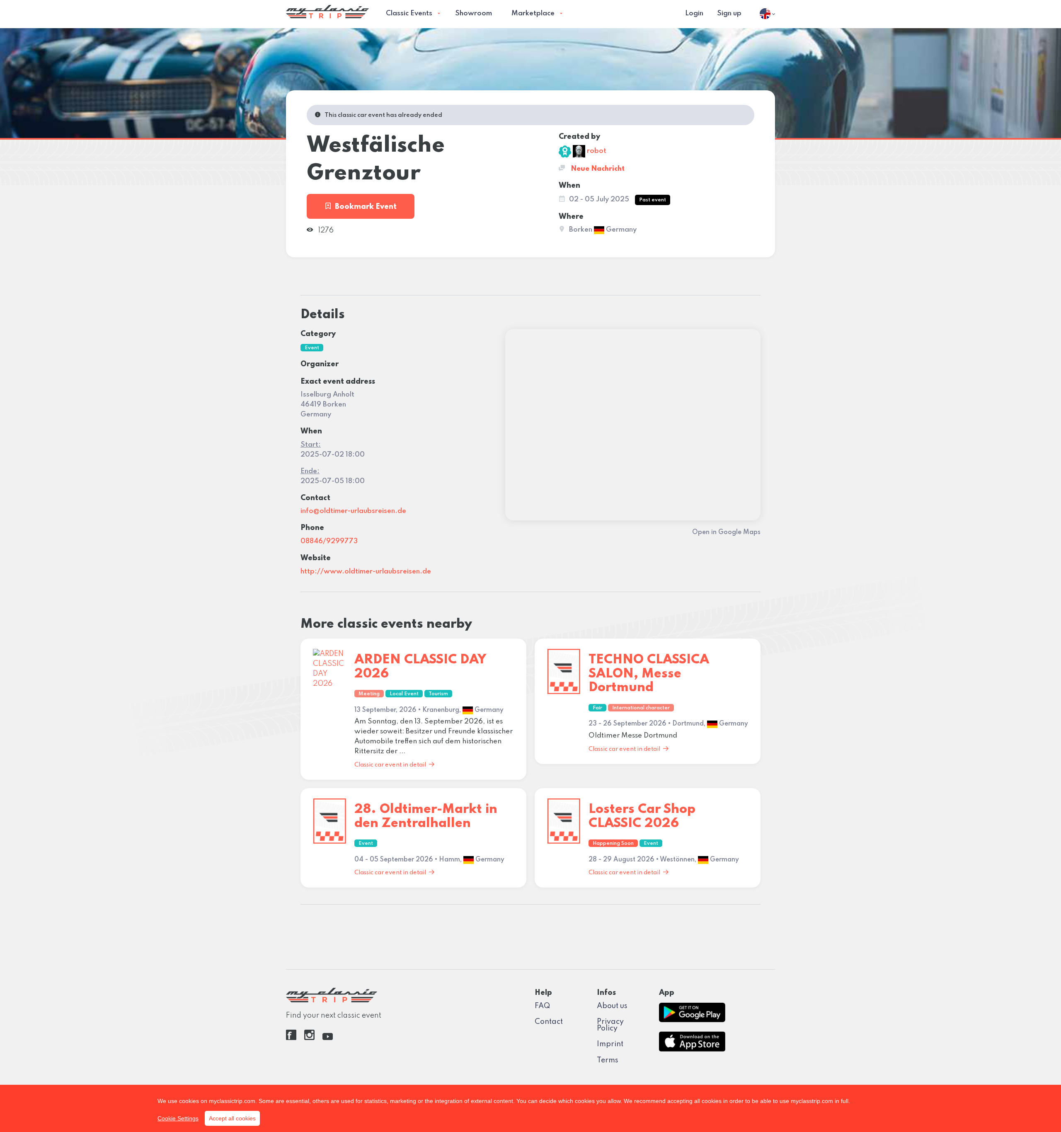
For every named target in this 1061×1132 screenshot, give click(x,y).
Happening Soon (613, 843)
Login (694, 13)
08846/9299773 (329, 541)
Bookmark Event (366, 206)
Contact (549, 1022)
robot (595, 151)
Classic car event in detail (390, 765)
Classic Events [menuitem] (409, 13)
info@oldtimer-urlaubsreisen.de (353, 511)
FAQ (542, 1006)
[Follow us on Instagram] (309, 1038)
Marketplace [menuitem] (533, 13)
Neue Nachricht (597, 168)
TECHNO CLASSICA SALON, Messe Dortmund (649, 673)
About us (612, 1006)
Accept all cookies (232, 1118)
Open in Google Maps (726, 532)
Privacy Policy (610, 1025)
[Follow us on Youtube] (327, 1038)
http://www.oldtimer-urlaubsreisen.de (365, 571)
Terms (607, 1060)
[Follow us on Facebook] (291, 1038)
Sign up (729, 13)
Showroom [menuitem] (473, 13)
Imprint (610, 1044)
